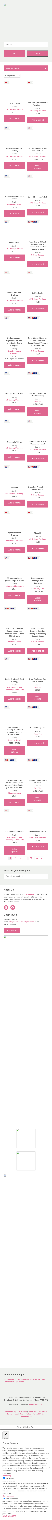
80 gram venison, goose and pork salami (14, 579)
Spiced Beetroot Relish (37, 197)
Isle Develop (29, 894)
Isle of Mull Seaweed (14, 541)
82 (31, 858)
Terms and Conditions (38, 1411)
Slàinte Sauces (37, 255)
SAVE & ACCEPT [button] (9, 1516)
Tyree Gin (14, 487)
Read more (14, 213)
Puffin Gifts (40, 1379)
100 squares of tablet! (14, 831)
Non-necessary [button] (9, 1496)
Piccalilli (37, 533)
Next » (39, 858)
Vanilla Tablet (14, 242)
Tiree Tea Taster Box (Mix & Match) (37, 680)
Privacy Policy (10, 1411)
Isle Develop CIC (36, 1404)
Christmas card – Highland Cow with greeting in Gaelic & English (14, 342)
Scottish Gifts (10, 1379)
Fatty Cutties (14, 103)
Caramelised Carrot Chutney (14, 149)
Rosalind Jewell (14, 740)
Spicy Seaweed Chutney (14, 534)
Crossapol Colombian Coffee (14, 197)
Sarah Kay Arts (37, 589)
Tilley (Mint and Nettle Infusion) (37, 781)
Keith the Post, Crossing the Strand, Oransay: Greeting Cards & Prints (14, 731)
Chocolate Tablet (14, 442)
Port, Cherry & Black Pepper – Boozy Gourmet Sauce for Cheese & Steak (37, 245)
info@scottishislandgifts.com (21, 922)
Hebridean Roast (14, 204)
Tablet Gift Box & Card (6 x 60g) (14, 680)
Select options (37, 166)
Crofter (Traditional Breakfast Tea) (38, 394)
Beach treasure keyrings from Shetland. (37, 580)
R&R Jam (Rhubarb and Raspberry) (38, 104)
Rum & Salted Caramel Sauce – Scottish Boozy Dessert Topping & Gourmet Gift (38, 342)
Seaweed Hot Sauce (37, 831)
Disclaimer (22, 1411)
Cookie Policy (25, 1414)
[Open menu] (14, 53)
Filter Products (26, 68)
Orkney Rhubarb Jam (14, 394)
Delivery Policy (26, 1416)
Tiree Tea (37, 401)
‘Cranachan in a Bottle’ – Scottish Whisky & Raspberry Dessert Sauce (37, 632)
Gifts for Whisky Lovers (14, 1382)
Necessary (10, 1478)
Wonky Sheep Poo (37, 728)
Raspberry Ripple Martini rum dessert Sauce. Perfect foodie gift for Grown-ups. (14, 784)
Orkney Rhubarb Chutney (14, 293)
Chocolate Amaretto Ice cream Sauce (38, 488)
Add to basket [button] (14, 118)
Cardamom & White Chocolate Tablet (38, 442)
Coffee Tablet (37, 293)
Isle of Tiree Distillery (14, 493)
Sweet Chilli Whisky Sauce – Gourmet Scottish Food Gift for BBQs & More (14, 632)
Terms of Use (12, 1414)
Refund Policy (39, 1414)
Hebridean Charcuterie (14, 586)
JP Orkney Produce (14, 109)
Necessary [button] (7, 1476)
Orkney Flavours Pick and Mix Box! (38, 149)
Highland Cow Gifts (25, 1379)
